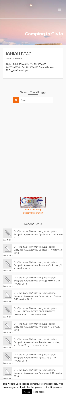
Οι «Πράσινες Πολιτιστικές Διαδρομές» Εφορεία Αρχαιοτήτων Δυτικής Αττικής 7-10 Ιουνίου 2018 (37, 280)
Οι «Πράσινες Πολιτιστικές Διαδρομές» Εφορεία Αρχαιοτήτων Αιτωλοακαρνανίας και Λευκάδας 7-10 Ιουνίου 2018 (37, 342)
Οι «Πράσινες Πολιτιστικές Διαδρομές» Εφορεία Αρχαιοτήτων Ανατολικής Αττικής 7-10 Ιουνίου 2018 (38, 265)
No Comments (16, 58)
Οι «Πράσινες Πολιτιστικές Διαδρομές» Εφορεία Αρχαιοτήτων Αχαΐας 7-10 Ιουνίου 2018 (37, 326)
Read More (39, 391)
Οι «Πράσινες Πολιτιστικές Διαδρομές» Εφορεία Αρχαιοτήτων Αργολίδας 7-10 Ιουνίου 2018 (35, 357)
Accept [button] (27, 391)
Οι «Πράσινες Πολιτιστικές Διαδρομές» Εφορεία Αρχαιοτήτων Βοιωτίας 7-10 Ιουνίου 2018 (38, 249)
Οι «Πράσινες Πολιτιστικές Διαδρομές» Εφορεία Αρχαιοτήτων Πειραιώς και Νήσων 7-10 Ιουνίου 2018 (37, 296)
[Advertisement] (26, 127)
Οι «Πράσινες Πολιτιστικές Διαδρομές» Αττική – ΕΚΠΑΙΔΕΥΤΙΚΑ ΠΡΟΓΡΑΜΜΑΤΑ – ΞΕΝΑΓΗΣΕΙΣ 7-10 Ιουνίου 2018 (35, 311)
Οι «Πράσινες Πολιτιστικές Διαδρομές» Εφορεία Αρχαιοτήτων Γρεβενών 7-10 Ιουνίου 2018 (38, 234)
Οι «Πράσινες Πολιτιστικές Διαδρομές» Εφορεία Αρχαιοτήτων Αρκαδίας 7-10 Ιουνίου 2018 (38, 373)
